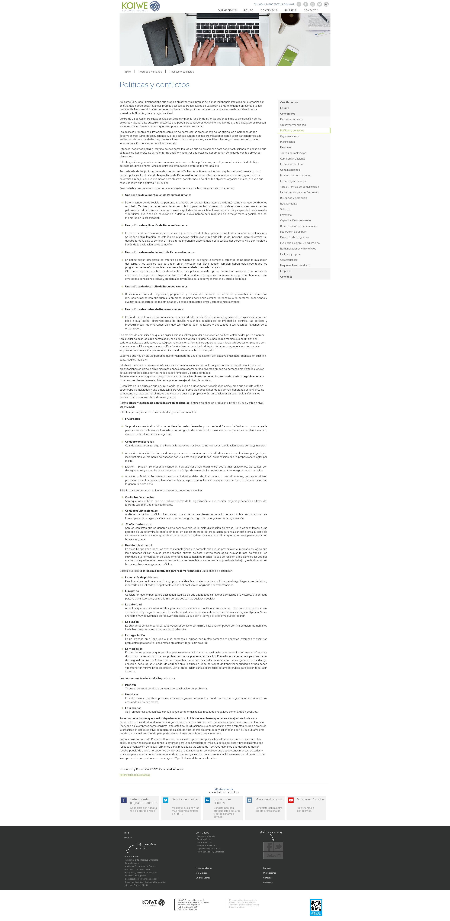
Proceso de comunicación (295, 175)
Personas (285, 147)
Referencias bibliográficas (135, 774)
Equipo (248, 10)
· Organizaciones (203, 839)
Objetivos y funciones (293, 124)
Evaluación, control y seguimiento (300, 242)
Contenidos (269, 10)
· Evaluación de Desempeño (137, 869)
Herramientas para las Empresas (299, 192)
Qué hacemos (227, 10)
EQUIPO (127, 837)
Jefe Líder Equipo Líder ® (136, 885)
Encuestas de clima (291, 164)
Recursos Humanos (150, 71)
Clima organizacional (292, 158)
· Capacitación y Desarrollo (208, 848)
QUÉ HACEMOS (131, 856)
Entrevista (286, 214)
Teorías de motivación (293, 152)
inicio (128, 71)
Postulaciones (269, 873)
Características (289, 259)
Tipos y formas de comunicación (299, 186)
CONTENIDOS (202, 833)
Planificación (287, 141)
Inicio (126, 833)
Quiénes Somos (203, 878)
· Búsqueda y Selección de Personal (140, 872)
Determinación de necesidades (298, 226)
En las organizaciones (293, 181)
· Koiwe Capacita (131, 863)
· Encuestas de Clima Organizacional (141, 879)
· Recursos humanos (205, 836)
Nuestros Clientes (204, 868)
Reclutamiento (288, 203)
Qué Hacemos (289, 102)
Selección (286, 209)
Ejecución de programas (294, 237)
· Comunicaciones (204, 842)
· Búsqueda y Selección (206, 845)
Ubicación (268, 882)
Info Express (201, 873)
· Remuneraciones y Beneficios (210, 852)
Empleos (291, 10)
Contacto (311, 10)
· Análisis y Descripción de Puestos (140, 866)
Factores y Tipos (290, 254)
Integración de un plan (293, 231)
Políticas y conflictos (292, 130)
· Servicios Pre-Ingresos (135, 875)
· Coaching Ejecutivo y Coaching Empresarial (144, 882)
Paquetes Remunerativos (295, 265)
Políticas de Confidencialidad (242, 902)
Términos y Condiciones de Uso (243, 900)
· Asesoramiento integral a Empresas (141, 860)
